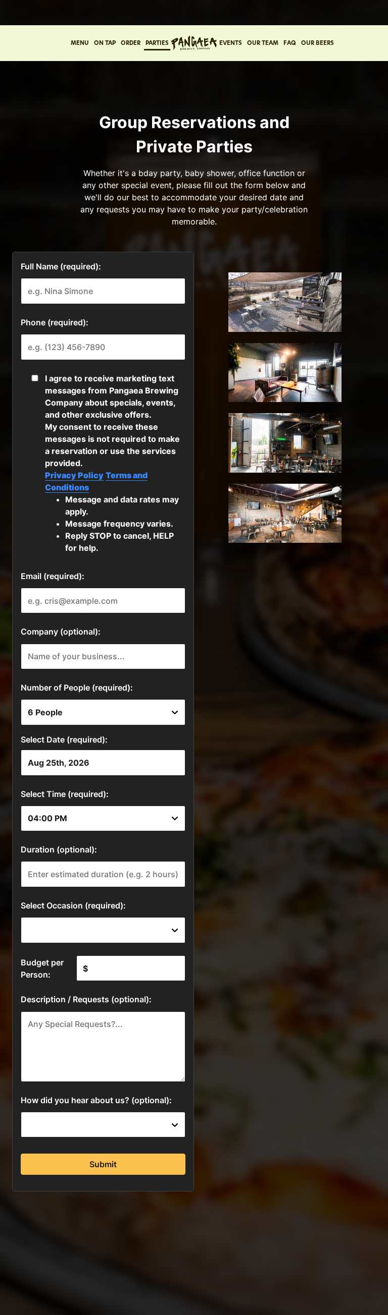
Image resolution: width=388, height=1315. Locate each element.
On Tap (105, 43)
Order (130, 43)
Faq (289, 43)
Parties (157, 43)
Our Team (262, 43)
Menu (80, 43)
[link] (194, 43)
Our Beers (317, 43)
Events (230, 43)
